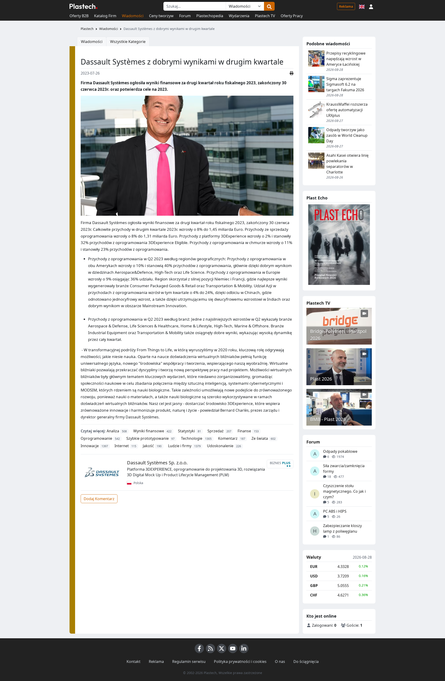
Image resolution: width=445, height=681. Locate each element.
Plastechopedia (209, 15)
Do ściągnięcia (306, 661)
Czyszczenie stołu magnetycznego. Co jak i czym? (344, 491)
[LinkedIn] (243, 648)
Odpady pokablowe (340, 451)
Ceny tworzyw (161, 15)
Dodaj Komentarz (99, 498)
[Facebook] (199, 648)
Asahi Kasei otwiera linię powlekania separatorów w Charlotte (347, 164)
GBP (314, 585)
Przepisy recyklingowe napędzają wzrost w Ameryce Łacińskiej (346, 59)
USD (314, 576)
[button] (371, 6)
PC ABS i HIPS (334, 511)
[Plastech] (83, 6)
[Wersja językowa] (362, 6)
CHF (313, 595)
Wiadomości (132, 15)
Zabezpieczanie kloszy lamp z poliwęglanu (342, 528)
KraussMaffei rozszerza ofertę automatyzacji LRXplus (347, 110)
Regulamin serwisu (189, 661)
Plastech (87, 28)
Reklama (346, 6)
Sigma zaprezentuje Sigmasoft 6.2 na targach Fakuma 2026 (345, 84)
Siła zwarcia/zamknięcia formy (344, 468)
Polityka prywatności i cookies (240, 661)
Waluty (313, 557)
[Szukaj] (269, 6)
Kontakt (133, 661)
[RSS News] (210, 648)
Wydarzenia (239, 15)
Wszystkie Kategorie (128, 41)
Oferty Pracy (292, 15)
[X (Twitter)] (221, 648)
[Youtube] (232, 648)
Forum (185, 15)
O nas (280, 661)
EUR (314, 566)
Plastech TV (265, 15)
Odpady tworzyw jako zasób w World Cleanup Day (347, 135)
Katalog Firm (105, 15)
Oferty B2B (79, 15)
